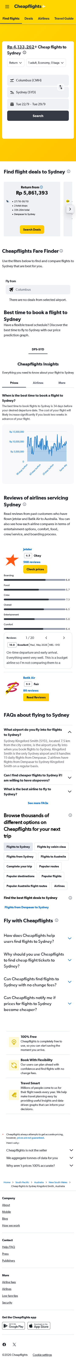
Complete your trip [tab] (19, 866)
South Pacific (22, 1182)
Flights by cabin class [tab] (51, 846)
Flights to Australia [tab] (53, 856)
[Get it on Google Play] (13, 1326)
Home (7, 1182)
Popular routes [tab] (49, 866)
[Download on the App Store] (38, 1326)
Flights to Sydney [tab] (18, 846)
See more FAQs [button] (38, 803)
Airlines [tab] (38, 382)
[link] (32, 229)
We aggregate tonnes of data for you (32, 1158)
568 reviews (31, 562)
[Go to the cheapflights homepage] (30, 6)
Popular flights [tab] (51, 876)
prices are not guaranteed (30, 1137)
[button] (7, 6)
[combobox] (42, 290)
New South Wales (58, 1182)
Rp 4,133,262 (20, 46)
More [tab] (61, 382)
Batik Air (29, 677)
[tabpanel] (38, 440)
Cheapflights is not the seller (26, 1150)
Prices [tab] (14, 382)
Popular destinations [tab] (20, 876)
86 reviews (30, 690)
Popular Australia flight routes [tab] (27, 886)
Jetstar (27, 549)
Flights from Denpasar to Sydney (27, 907)
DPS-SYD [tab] (38, 349)
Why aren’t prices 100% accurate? (30, 1166)
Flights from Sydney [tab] (20, 856)
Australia (39, 1182)
